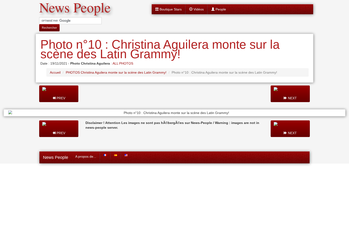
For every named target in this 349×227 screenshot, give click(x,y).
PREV (60, 98)
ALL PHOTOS (123, 63)
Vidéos (198, 9)
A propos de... (85, 156)
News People (55, 157)
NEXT (292, 98)
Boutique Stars (170, 9)
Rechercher (49, 27)
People (220, 9)
